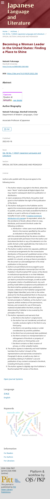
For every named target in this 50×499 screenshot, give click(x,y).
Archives (14, 31)
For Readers (8, 453)
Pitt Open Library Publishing (8, 489)
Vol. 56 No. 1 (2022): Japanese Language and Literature (23, 34)
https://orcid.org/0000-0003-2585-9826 (15, 66)
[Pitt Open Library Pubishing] (10, 482)
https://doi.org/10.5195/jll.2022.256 (22, 73)
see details (17, 100)
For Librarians (9, 461)
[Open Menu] (2, 2)
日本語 (6, 394)
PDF (8, 129)
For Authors (8, 457)
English (7, 397)
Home (5, 31)
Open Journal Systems (13, 379)
